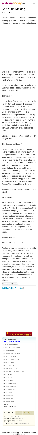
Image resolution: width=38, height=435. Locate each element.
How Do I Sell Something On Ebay (11, 353)
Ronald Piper (20, 418)
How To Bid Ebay (7, 392)
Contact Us (18, 432)
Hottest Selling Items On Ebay (10, 344)
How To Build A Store (8, 401)
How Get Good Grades (8, 362)
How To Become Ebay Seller (10, 389)
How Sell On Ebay (7, 374)
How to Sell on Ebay (10, 406)
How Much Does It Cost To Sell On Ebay (13, 371)
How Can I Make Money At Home (11, 347)
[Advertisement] (19, 46)
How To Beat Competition (9, 386)
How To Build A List (8, 398)
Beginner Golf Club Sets (10, 416)
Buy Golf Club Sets (9, 421)
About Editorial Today (8, 432)
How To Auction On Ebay (9, 383)
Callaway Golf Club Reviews (11, 423)
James (17, 421)
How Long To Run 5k (8, 365)
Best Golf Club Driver (9, 418)
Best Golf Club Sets (9, 420)
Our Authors (21, 434)
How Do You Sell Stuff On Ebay (11, 359)
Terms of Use (26, 432)
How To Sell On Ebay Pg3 (12, 341)
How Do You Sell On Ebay (9, 356)
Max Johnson (21, 416)
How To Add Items (7, 377)
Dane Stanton (19, 420)
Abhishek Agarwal (24, 423)
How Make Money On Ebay (10, 368)
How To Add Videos (8, 380)
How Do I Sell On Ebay (9, 350)
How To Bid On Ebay (8, 395)
